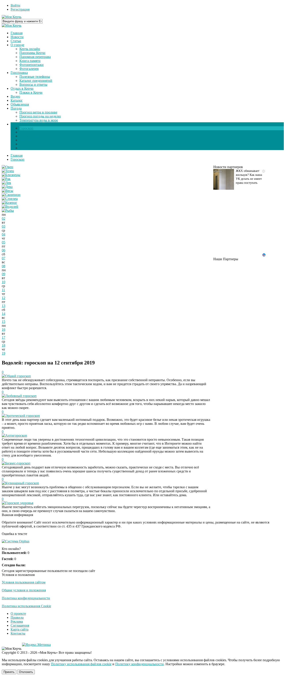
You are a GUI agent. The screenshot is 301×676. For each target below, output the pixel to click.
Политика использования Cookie (26, 606)
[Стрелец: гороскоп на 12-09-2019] (10, 199)
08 (3, 266)
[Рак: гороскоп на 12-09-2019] (6, 179)
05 (3, 242)
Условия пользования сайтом (23, 582)
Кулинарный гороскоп (22, 483)
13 (3, 306)
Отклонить (26, 672)
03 (3, 226)
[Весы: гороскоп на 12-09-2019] (7, 191)
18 (3, 345)
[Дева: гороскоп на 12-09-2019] (7, 187)
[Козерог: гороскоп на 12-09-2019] (9, 202)
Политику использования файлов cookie (81, 664)
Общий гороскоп (18, 376)
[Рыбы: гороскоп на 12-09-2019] (8, 210)
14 (3, 314)
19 (3, 353)
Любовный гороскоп (21, 396)
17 (3, 337)
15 (3, 321)
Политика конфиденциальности (26, 598)
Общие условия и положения (24, 590)
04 (3, 234)
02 (3, 218)
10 (3, 282)
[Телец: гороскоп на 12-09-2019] (8, 171)
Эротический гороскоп (22, 416)
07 (3, 258)
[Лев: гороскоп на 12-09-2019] (6, 183)
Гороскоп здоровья (19, 503)
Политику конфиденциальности (139, 664)
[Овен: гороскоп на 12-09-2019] (7, 167)
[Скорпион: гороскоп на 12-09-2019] (11, 195)
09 (3, 274)
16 (3, 329)
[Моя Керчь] (11, 17)
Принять (9, 672)
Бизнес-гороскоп (17, 463)
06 (3, 250)
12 (3, 298)
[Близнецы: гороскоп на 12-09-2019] (11, 175)
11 (3, 290)
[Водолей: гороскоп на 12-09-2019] (10, 206)
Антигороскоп (16, 435)
